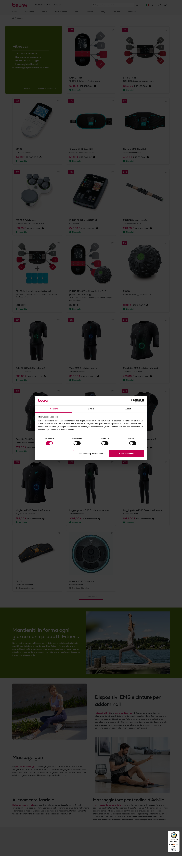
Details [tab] (91, 409)
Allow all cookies (126, 453)
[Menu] (178, 832)
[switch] (77, 443)
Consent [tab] (54, 409)
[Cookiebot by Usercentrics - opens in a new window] (133, 401)
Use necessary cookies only (91, 453)
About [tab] (128, 409)
